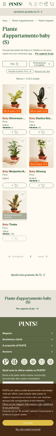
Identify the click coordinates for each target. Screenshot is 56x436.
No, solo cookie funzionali (28, 429)
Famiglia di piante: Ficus (18, 71)
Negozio (7, 333)
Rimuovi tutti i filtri (42, 71)
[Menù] (4, 4)
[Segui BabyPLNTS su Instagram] (14, 362)
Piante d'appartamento (23, 20)
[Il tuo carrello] (52, 4)
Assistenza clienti (12, 339)
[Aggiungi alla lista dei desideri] (22, 88)
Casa (4, 20)
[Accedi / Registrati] (35, 4)
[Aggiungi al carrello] (14, 132)
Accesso (7, 351)
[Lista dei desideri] (40, 4)
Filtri (13, 63)
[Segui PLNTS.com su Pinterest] (33, 362)
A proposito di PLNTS (14, 345)
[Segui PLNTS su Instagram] (5, 362)
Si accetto (28, 422)
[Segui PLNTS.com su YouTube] (42, 362)
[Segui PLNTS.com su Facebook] (24, 362)
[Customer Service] (46, 3)
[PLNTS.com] (15, 4)
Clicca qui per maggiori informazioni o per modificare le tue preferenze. (27, 406)
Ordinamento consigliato (39, 64)
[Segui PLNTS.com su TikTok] (50, 362)
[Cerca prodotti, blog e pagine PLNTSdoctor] (30, 4)
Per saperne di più (44, 53)
